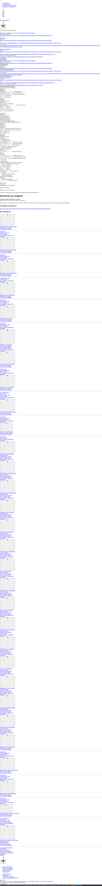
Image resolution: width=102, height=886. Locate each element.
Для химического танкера (17, 45)
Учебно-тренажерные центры (7, 54)
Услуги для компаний (8, 869)
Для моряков (6, 3)
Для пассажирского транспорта (15, 46)
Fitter (43, 208)
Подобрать (2, 114)
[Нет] (81, 885)
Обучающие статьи (4, 56)
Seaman (49, 208)
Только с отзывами (5, 165)
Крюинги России (13, 51)
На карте (8, 49)
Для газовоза (26, 45)
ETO (37, 208)
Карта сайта (5, 875)
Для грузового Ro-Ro (65, 45)
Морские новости (13, 56)
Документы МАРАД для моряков (27, 33)
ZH (3, 16)
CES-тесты (2, 43)
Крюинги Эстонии (38, 51)
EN (3, 11)
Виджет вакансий (7, 874)
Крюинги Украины (4, 51)
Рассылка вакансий (65, 202)
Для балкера (32, 45)
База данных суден (28, 54)
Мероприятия (20, 56)
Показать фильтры (4, 115)
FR (3, 15)
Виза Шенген (4, 161)
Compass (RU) (29, 43)
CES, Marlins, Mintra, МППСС (10, 5)
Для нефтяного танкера (5, 45)
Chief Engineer (19, 208)
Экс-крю (3, 172)
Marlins (11, 43)
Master (1, 208)
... (3, 8)
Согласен (78, 885)
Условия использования (8, 876)
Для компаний (10, 86)
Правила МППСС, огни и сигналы (52, 43)
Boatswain (40, 208)
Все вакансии (3, 33)
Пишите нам (52, 54)
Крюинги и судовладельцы (9, 6)
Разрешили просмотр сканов (8, 173)
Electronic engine (5, 139)
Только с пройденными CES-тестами (10, 164)
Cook (46, 208)
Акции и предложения (29, 56)
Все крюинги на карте (56, 51)
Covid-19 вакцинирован (7, 147)
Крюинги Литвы (30, 51)
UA (3, 12)
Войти (7, 20)
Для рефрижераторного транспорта (78, 45)
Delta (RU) (23, 43)
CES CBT (7, 43)
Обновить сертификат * (5, 119)
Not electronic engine (6, 140)
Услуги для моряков (7, 866)
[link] (8, 30)
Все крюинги (3, 49)
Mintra (14, 43)
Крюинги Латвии (21, 51)
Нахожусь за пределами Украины (9, 146)
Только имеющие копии (7, 179)
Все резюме (2, 38)
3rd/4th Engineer (32, 208)
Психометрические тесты (38, 43)
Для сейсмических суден (92, 45)
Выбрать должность (20, 200)
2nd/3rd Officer (12, 208)
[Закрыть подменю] (0, 48)
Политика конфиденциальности (10, 877)
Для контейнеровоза (55, 45)
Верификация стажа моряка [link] (13, 33)
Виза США (4, 159)
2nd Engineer (25, 208)
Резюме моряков (6, 4)
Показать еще (3, 113)
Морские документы (19, 54)
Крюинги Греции (47, 51)
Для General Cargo (46, 45)
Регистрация (3, 20)
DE (3, 14)
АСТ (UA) (18, 43)
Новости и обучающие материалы (41, 54)
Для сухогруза (38, 45)
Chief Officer (6, 208)
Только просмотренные (6, 175)
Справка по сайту (39, 56)
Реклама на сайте (7, 870)
